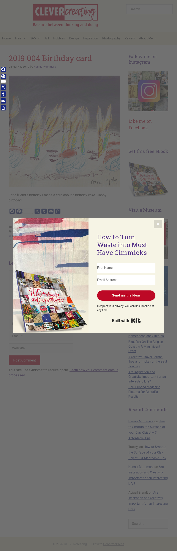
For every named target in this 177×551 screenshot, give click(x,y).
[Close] (158, 224)
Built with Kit (126, 320)
